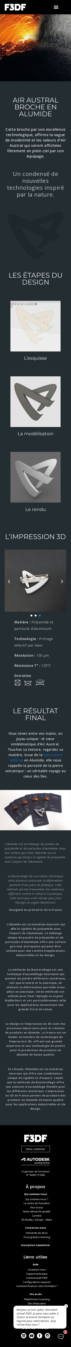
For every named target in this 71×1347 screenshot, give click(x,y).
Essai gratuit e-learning (37, 1237)
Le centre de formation (37, 1203)
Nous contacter (35, 1149)
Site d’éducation (37, 1303)
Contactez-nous (37, 1269)
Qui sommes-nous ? (36, 1199)
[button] (56, 7)
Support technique (37, 1273)
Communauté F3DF (37, 1277)
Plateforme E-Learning (37, 1299)
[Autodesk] (35, 1162)
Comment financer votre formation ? (37, 1286)
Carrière (36, 1215)
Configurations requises (37, 1282)
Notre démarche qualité (36, 1211)
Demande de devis (37, 1233)
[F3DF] (35, 1139)
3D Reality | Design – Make (36, 1219)
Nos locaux (36, 1207)
